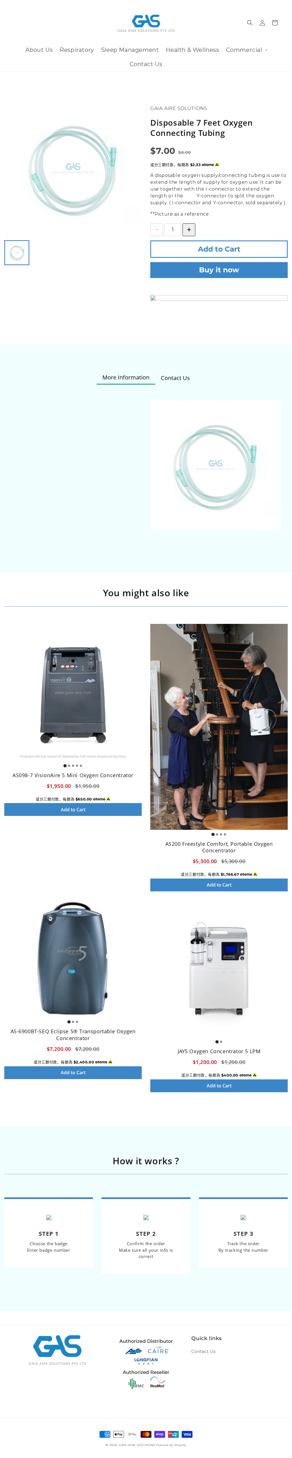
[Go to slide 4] (77, 766)
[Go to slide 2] (69, 766)
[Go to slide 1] (64, 765)
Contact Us (203, 1351)
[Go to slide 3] (73, 766)
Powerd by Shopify (171, 1445)
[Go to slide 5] (81, 766)
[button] (246, 50)
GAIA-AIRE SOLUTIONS (137, 1445)
